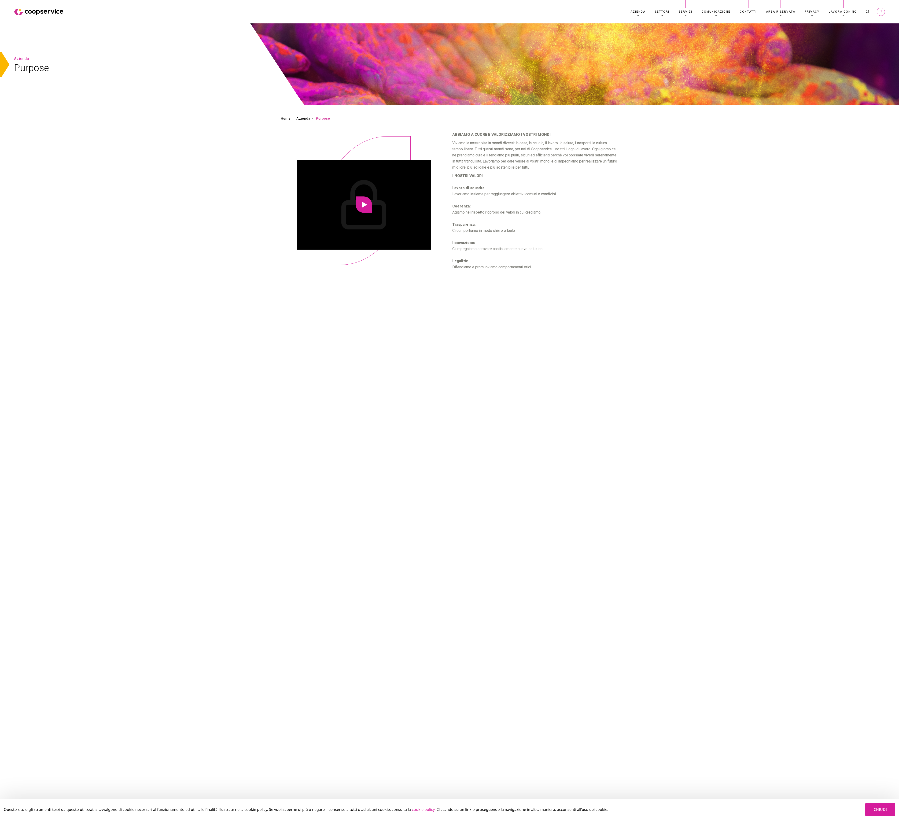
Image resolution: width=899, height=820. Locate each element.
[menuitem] (637, 11)
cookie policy (423, 809)
